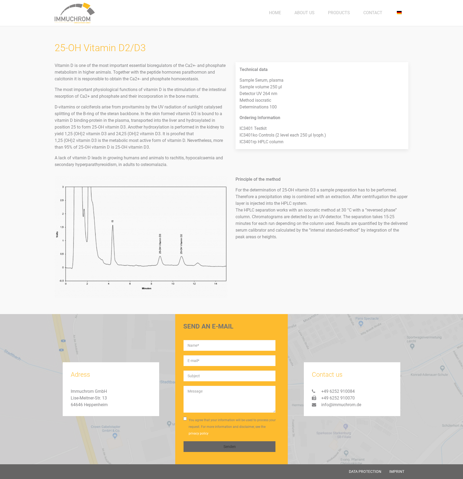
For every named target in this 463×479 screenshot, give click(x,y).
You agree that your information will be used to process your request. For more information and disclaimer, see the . (232, 426)
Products (339, 12)
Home (275, 12)
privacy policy (198, 433)
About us (304, 12)
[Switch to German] (398, 13)
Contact (372, 12)
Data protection (365, 471)
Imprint (396, 471)
